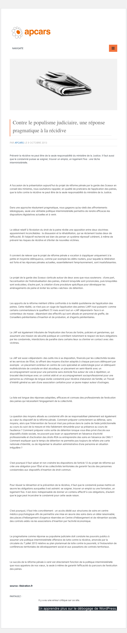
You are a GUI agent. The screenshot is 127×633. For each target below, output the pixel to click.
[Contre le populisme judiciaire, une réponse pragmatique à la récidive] (63, 109)
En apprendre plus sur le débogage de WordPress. (78, 608)
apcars (19, 142)
